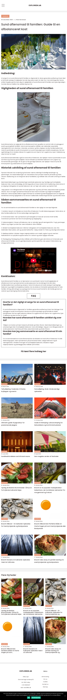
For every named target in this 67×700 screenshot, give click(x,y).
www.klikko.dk (27, 687)
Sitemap (45, 687)
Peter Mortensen (21, 19)
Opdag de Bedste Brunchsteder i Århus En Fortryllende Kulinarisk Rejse (16, 489)
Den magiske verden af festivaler (46, 456)
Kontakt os (45, 684)
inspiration (4, 384)
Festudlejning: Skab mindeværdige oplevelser (47, 390)
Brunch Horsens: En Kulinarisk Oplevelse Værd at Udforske (15, 561)
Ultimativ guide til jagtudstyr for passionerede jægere (13, 424)
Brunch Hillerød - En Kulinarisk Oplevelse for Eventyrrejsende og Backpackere (15, 525)
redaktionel (5, 16)
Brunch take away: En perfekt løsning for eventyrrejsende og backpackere (49, 561)
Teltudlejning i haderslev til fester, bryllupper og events (13, 390)
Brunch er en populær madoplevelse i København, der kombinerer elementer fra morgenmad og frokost (49, 490)
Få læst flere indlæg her (33, 351)
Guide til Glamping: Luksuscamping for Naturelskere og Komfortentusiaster (48, 424)
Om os (45, 679)
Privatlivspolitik (36, 697)
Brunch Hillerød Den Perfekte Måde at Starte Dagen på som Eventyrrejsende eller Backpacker (50, 526)
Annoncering (45, 676)
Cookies (45, 682)
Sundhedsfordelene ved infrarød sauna (15, 456)
